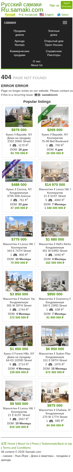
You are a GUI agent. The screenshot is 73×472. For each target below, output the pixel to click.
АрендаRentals (20, 42)
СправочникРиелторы (54, 53)
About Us (23, 443)
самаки (10, 22)
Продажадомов (20, 32)
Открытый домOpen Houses (53, 42)
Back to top (65, 443)
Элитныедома (54, 32)
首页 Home (8, 443)
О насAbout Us (37, 63)
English (49, 14)
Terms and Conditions (17, 447)
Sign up (54, 5)
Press (35, 443)
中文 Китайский (27, 14)
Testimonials (49, 443)
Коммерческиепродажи (19, 53)
